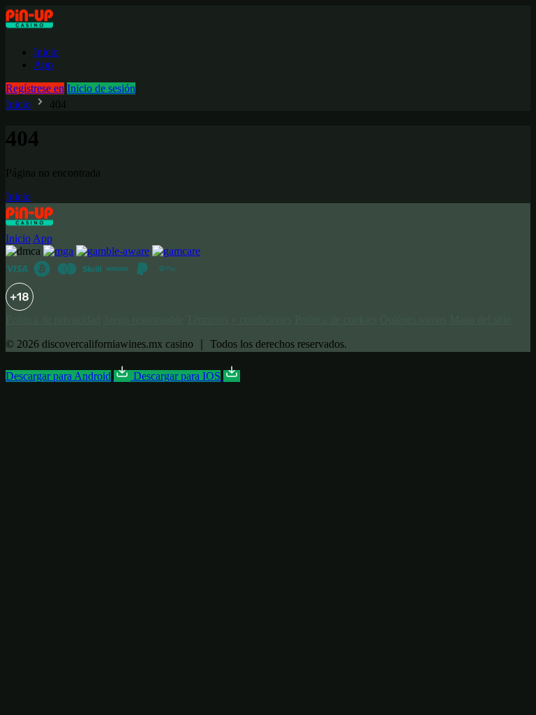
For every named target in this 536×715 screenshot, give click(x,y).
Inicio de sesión (101, 88)
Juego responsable (143, 319)
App (43, 65)
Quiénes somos (413, 319)
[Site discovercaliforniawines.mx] (45, 28)
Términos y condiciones (239, 319)
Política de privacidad (53, 319)
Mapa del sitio (480, 319)
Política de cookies (336, 319)
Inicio (46, 52)
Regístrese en (35, 88)
